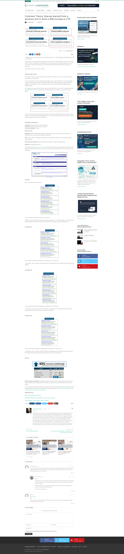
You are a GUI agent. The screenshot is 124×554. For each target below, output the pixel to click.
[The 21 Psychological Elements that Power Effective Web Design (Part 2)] (65, 445)
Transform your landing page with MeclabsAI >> (86, 66)
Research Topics (58, 10)
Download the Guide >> (82, 218)
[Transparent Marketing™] (80, 237)
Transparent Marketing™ (89, 235)
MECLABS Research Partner (31, 89)
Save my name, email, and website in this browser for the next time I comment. (41, 531)
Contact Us (84, 546)
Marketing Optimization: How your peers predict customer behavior (40, 397)
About (79, 10)
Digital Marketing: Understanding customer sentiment (37, 400)
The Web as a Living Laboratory (90, 240)
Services (73, 10)
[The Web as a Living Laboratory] (80, 242)
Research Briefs (40, 10)
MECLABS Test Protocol (39, 147)
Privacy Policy (74, 546)
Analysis (49, 10)
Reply (73, 473)
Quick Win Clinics (30, 10)
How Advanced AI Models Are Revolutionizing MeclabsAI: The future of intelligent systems (49, 1)
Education (66, 10)
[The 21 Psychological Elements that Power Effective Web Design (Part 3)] (49, 445)
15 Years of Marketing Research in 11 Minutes (90, 230)
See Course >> (80, 153)
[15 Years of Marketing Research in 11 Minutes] (80, 231)
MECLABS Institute (45, 549)
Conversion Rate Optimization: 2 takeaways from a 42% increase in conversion (62, 431)
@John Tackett (33, 496)
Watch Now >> (80, 94)
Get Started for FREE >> (81, 124)
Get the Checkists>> (81, 39)
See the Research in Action (32, 431)
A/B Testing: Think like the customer (33, 395)
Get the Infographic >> (81, 186)
